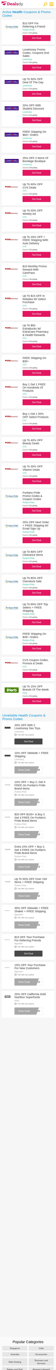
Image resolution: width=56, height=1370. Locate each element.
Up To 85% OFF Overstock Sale (33, 579)
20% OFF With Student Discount (33, 107)
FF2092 (36, 896)
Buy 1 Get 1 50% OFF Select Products (36, 415)
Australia (15, 1354)
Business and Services (41, 1362)
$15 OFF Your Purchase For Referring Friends (29, 939)
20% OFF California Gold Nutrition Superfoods (30, 996)
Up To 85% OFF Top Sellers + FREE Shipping (35, 607)
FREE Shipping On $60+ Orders (34, 133)
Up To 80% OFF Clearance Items (33, 553)
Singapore (15, 1348)
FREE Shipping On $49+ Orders (34, 635)
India (41, 1348)
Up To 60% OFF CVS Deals (33, 186)
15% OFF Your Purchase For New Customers (29, 967)
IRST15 (36, 982)
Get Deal (36, 38)
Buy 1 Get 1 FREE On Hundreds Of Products (34, 387)
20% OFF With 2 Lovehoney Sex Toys (27, 727)
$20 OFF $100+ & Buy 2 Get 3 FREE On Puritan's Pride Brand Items (30, 817)
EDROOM (34, 770)
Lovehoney (27, 59)
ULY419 (36, 866)
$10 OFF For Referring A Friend (34, 25)
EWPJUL (35, 802)
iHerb (25, 693)
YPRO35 (35, 925)
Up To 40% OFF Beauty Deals (33, 442)
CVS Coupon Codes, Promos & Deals (36, 662)
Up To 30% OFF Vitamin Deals (33, 468)
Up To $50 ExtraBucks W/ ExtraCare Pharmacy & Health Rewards (36, 330)
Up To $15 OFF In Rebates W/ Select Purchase (34, 299)
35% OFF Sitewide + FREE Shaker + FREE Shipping (31, 909)
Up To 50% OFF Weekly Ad (33, 212)
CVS (24, 191)
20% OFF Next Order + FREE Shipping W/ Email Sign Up (36, 525)
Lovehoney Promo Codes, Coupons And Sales (36, 52)
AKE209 (36, 834)
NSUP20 (35, 1011)
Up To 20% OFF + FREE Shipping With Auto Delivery (35, 240)
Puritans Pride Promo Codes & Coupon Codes (32, 496)
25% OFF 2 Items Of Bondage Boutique (35, 159)
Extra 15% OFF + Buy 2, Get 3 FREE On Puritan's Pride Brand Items (30, 850)
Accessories (41, 1354)
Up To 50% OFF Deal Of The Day (33, 81)
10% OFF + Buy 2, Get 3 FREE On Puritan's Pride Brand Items (29, 785)
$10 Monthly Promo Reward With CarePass (35, 269)
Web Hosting (15, 1362)
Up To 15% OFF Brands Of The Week (36, 688)
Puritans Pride (29, 30)
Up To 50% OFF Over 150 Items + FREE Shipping (30, 880)
